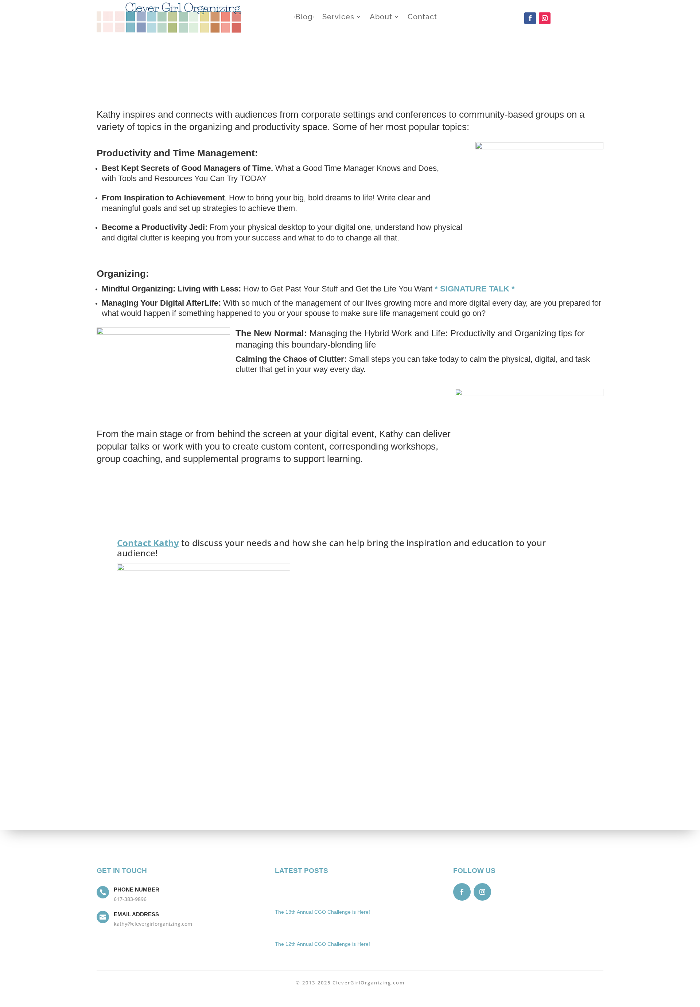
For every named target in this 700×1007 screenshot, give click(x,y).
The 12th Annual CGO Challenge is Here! (322, 944)
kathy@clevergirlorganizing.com (153, 923)
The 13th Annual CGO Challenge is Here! (322, 912)
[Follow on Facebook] (530, 18)
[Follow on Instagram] (545, 18)
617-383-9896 (130, 899)
